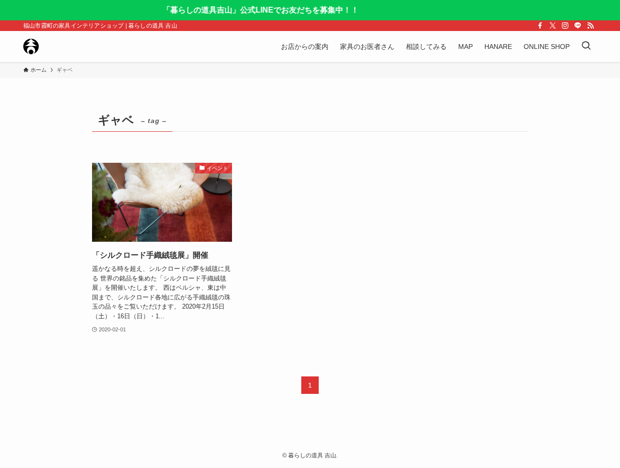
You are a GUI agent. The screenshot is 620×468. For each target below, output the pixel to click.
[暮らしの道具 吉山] (31, 46)
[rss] (590, 25)
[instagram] (565, 25)
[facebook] (540, 25)
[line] (578, 25)
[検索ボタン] (586, 46)
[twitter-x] (552, 25)
